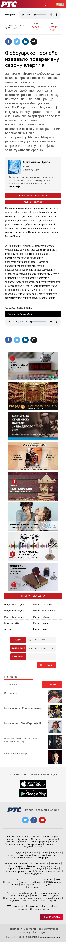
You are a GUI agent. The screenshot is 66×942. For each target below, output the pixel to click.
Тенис (44, 852)
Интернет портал (40, 908)
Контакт (18, 906)
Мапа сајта (52, 916)
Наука (40, 868)
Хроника (22, 839)
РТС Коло (12, 884)
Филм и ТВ (27, 868)
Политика (23, 836)
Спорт (8, 852)
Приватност (15, 928)
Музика (55, 863)
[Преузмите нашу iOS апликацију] (33, 784)
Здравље (12, 868)
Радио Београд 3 (14, 616)
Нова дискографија (15, 753)
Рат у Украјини (38, 841)
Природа (52, 868)
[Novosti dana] (33, 366)
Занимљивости (39, 863)
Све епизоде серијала (33, 195)
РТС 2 (25, 879)
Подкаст (50, 844)
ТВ (7, 879)
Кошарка (32, 852)
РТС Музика (45, 884)
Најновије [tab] (10, 676)
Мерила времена (17, 841)
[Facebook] (8, 41)
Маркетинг (32, 906)
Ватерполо (24, 855)
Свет (46, 836)
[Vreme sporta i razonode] (33, 546)
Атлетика (39, 855)
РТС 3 (35, 879)
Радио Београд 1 (14, 604)
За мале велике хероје (48, 871)
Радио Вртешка (42, 623)
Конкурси (21, 908)
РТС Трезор (28, 884)
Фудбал (19, 852)
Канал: (18, 640)
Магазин (11, 863)
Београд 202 (11, 623)
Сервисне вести (14, 844)
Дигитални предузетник (18, 871)
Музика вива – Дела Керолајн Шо (23, 723)
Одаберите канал (36, 640)
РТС (9, 906)
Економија (51, 839)
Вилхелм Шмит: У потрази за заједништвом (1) (20, 740)
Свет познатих (48, 865)
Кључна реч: (18, 657)
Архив (7, 629)
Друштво (36, 839)
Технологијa (16, 865)
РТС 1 (15, 879)
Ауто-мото (54, 855)
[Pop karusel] (28, 486)
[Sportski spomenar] (33, 577)
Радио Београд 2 (14, 610)
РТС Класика (53, 881)
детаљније (14, 186)
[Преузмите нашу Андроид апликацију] (33, 793)
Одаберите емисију (38, 648)
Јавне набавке (49, 906)
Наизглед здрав (33, 873)
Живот (23, 863)
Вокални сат (11, 693)
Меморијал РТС (45, 857)
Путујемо (31, 865)
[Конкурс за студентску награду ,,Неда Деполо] (33, 426)
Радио (9, 892)
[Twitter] (17, 41)
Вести (11, 836)
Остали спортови (22, 857)
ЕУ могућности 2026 (42, 845)
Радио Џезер (40, 629)
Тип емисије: (18, 648)
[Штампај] (33, 41)
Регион (36, 836)
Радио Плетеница (43, 604)
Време (54, 841)
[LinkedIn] (25, 41)
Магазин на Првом (36, 162)
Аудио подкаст (33, 202)
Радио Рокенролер (44, 610)
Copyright (29, 928)
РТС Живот (36, 881)
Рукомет (10, 855)
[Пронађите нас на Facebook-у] (33, 820)
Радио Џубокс (41, 616)
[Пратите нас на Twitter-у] (25, 820)
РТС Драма (20, 881)
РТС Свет (47, 879)
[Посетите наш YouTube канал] (42, 820)
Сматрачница (34, 844)
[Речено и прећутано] (33, 516)
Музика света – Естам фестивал (22, 708)
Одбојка (56, 852)
